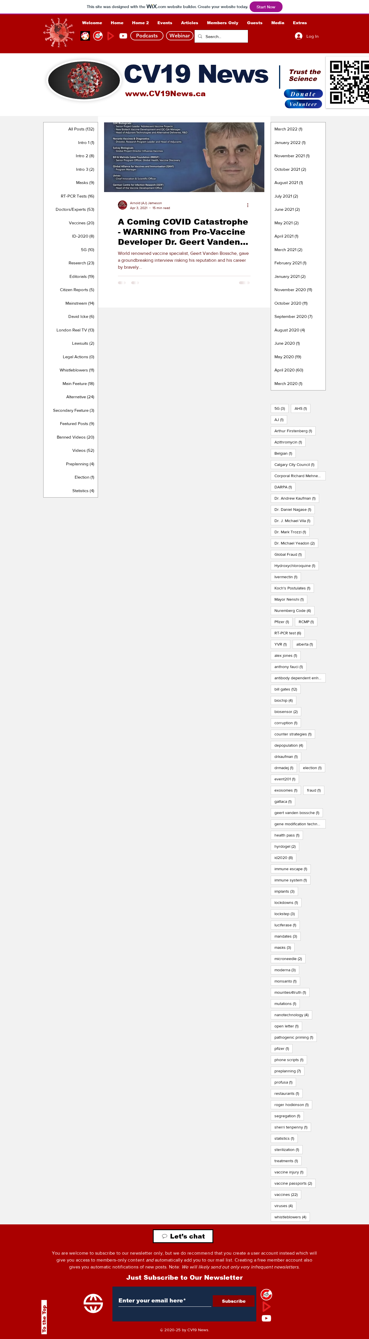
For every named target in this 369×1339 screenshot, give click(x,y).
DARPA (284, 486)
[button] (223, 22)
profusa (285, 1082)
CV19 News (195, 74)
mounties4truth (292, 992)
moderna (286, 969)
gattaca (284, 801)
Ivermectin (287, 576)
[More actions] (249, 205)
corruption (287, 722)
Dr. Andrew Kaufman (296, 498)
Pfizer (283, 621)
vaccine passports (295, 1183)
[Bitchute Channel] (98, 36)
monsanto (287, 980)
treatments (288, 1160)
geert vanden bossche (298, 812)
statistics (286, 1138)
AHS (302, 408)
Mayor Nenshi (290, 599)
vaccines (287, 1194)
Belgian (285, 453)
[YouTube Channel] (123, 36)
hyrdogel (286, 846)
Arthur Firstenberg (295, 430)
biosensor (287, 711)
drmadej (285, 767)
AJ (280, 419)
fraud (315, 790)
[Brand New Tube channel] (266, 1306)
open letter (288, 1025)
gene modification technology (300, 823)
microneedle (290, 958)
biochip (285, 700)
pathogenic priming (295, 1037)
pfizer (283, 1048)
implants (286, 891)
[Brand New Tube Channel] (110, 36)
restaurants (288, 1093)
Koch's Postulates (294, 587)
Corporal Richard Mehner (300, 475)
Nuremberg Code (294, 610)
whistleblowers (292, 1216)
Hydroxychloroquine (296, 565)
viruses (285, 1205)
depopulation (290, 745)
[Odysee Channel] (85, 36)
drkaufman (287, 756)
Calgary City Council (296, 464)
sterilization (288, 1149)
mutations (287, 1003)
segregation (289, 1115)
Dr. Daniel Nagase (294, 509)
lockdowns (288, 902)
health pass (288, 834)
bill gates (287, 688)
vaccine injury (290, 1171)
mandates (287, 936)
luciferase (287, 924)
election (314, 767)
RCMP (308, 621)
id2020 (285, 857)
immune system (292, 879)
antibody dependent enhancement (300, 677)
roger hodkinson (293, 1104)
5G (281, 408)
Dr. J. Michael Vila (294, 520)
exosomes (287, 790)
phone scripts (290, 1059)
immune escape (292, 868)
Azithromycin (290, 441)
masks (284, 947)
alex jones (287, 655)
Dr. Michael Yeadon (296, 542)
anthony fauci (290, 666)
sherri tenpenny (292, 1126)
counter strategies (294, 733)
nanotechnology (293, 1014)
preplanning (289, 1070)
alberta (306, 644)
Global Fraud (289, 554)
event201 (286, 778)
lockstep (286, 913)
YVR (282, 644)
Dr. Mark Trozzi (292, 531)
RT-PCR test (289, 632)
